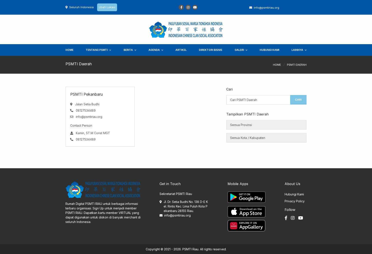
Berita (128, 49)
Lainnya (297, 49)
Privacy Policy (295, 201)
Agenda (154, 49)
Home (69, 49)
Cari (298, 99)
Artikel (181, 49)
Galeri (239, 49)
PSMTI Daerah (297, 64)
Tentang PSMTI (97, 49)
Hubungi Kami (269, 49)
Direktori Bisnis (210, 49)
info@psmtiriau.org (177, 215)
